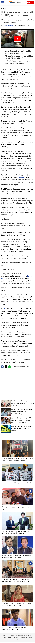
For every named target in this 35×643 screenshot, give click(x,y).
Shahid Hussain (8, 25)
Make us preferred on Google (21, 366)
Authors (24, 637)
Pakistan (3, 8)
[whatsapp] (9, 366)
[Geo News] (15, 2)
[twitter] (6, 366)
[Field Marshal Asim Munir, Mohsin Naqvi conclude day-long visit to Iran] (6, 403)
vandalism (22, 177)
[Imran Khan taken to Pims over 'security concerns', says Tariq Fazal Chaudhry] (6, 412)
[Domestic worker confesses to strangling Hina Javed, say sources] (6, 429)
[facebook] (2, 366)
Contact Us (17, 637)
